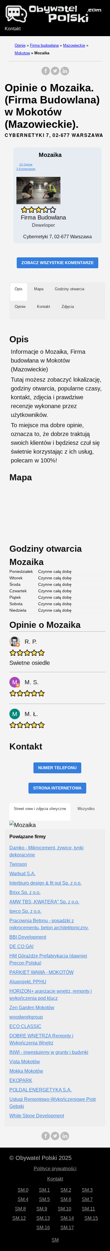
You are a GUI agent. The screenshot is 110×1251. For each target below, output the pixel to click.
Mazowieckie (74, 45)
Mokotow (22, 53)
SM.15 (91, 1218)
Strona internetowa (57, 788)
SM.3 (87, 1190)
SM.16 (43, 1227)
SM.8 (20, 1208)
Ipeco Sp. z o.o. (25, 911)
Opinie (20, 45)
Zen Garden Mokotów (31, 1007)
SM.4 (23, 1199)
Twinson (18, 864)
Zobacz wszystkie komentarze (57, 262)
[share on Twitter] (55, 73)
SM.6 (65, 1199)
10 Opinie (26, 164)
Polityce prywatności (55, 1168)
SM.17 (67, 1227)
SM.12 (19, 1218)
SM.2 (65, 1190)
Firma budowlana (44, 45)
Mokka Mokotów (26, 1071)
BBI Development (27, 937)
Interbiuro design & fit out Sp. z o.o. (45, 883)
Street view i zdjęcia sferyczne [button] (40, 808)
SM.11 (88, 1208)
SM (55, 1239)
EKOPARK (20, 1080)
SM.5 (44, 1199)
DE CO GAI (21, 946)
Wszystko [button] (85, 808)
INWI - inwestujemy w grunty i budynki (48, 1052)
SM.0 (23, 1190)
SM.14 (67, 1218)
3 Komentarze (25, 168)
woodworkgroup (26, 1016)
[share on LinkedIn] (64, 73)
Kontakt (13, 28)
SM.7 (87, 1199)
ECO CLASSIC (25, 1026)
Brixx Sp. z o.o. (24, 892)
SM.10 (64, 1208)
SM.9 (41, 1208)
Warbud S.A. (22, 873)
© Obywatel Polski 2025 (40, 1158)
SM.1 (44, 1190)
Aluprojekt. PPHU (27, 981)
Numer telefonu (57, 767)
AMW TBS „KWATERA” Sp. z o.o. (44, 901)
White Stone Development (36, 1115)
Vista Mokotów (24, 1061)
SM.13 (43, 1218)
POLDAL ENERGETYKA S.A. (40, 1089)
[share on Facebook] (45, 73)
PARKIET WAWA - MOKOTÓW (41, 972)
